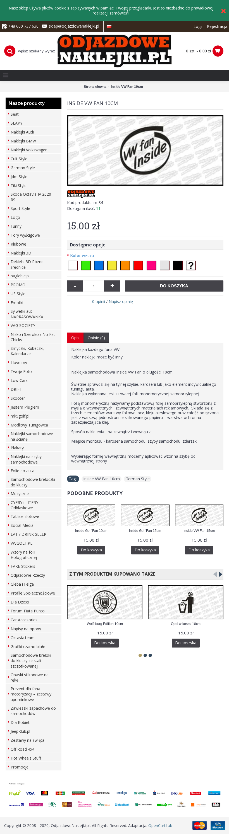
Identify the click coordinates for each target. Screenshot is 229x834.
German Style (137, 478)
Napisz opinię (121, 301)
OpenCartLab (160, 825)
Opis (75, 337)
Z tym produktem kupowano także (111, 574)
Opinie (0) (96, 337)
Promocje (19, 767)
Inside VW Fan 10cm (101, 478)
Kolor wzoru (82, 255)
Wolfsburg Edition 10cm (105, 624)
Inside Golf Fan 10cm (91, 531)
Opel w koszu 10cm (186, 624)
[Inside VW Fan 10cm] (145, 150)
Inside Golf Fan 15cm (145, 531)
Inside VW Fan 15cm (199, 531)
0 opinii (98, 301)
